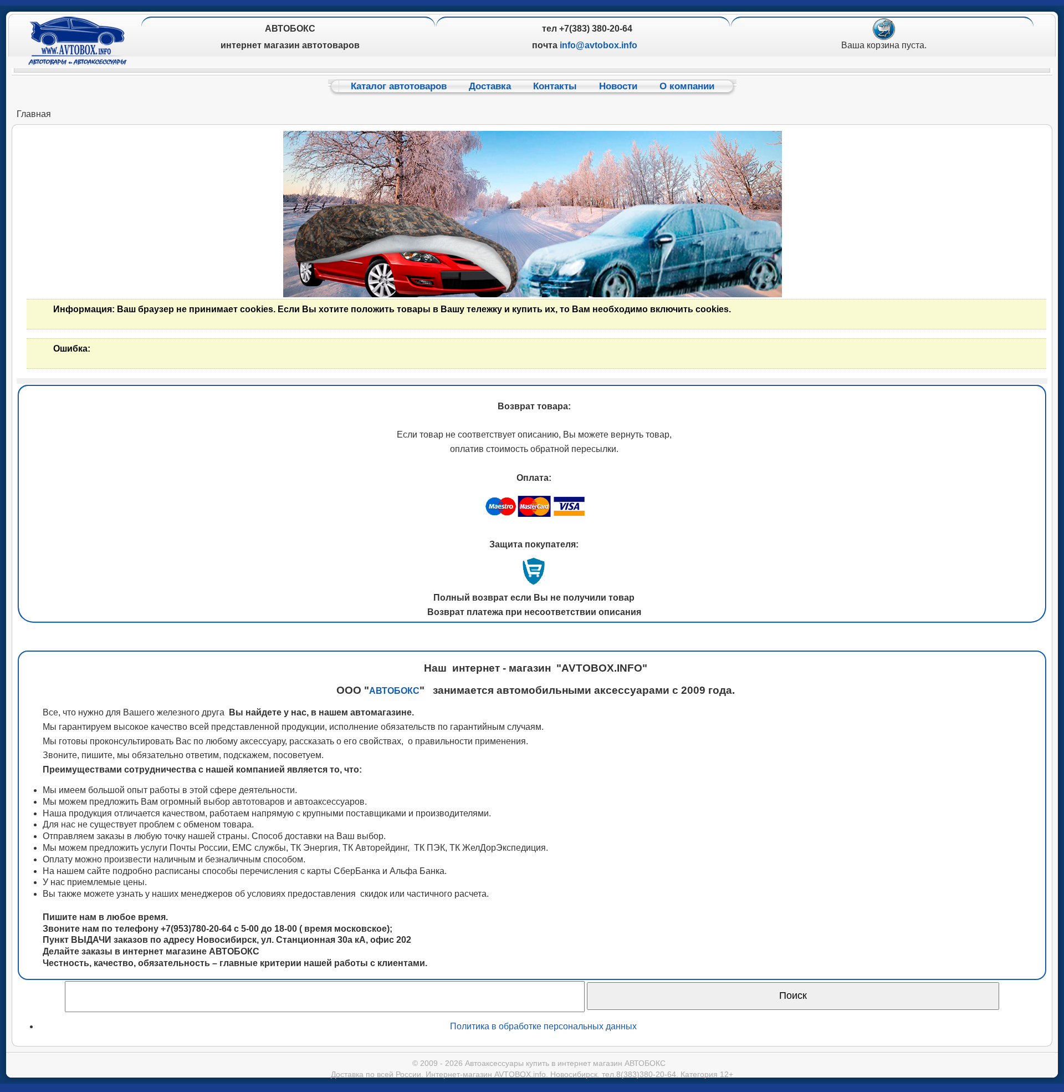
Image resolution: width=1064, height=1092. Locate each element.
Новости (618, 86)
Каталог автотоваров (399, 86)
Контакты (555, 86)
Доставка (490, 86)
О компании (686, 86)
